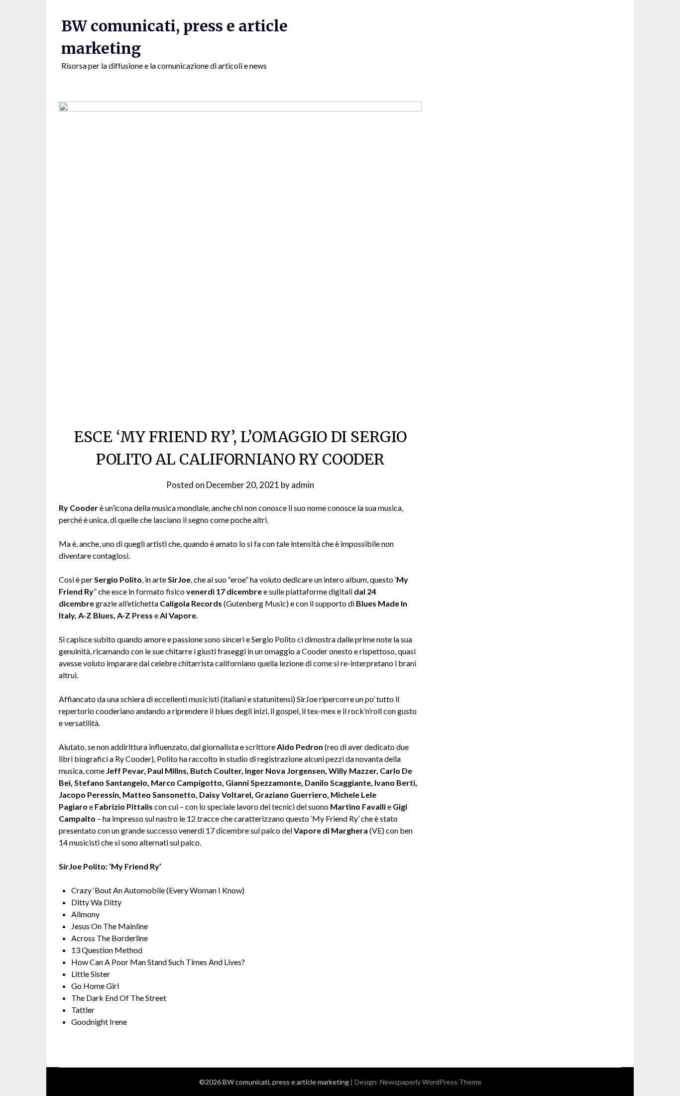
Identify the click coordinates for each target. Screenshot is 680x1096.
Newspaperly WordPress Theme (430, 1082)
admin (302, 485)
